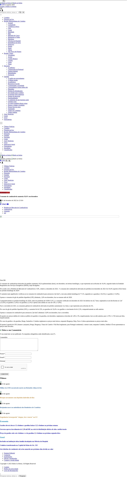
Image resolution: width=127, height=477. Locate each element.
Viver (5, 118)
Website (2, 361)
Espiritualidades (13, 98)
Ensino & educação (14, 96)
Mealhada (11, 32)
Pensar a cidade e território (16, 105)
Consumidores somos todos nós (18, 87)
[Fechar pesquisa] (23, 12)
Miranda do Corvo (14, 35)
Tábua (10, 50)
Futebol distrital (13, 71)
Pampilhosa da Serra (14, 42)
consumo (7, 211)
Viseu (10, 64)
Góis (9, 28)
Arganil (10, 23)
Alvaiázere (11, 55)
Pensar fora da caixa (14, 107)
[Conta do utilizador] (63, 10)
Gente (6, 116)
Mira (9, 34)
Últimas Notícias (9, 126)
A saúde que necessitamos (16, 78)
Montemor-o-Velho (14, 37)
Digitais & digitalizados (15, 91)
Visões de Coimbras (14, 110)
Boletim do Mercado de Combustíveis (16, 207)
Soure (10, 48)
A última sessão (13, 80)
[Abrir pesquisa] (3, 1)
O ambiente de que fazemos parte (18, 100)
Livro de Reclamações (11, 470)
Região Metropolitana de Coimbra (14, 21)
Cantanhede (11, 25)
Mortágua (11, 39)
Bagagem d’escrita (14, 84)
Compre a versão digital (11, 460)
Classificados (8, 150)
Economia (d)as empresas (16, 94)
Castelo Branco (13, 59)
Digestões (11, 89)
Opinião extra (12, 101)
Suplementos (8, 457)
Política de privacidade (11, 469)
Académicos (12, 82)
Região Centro (8, 53)
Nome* (2, 354)
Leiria (10, 62)
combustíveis (8, 209)
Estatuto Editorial (9, 453)
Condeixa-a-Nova (13, 26)
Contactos (7, 455)
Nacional (7, 137)
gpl (5, 213)
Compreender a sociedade (16, 85)
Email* (2, 357)
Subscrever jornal (9, 144)
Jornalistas (7, 148)
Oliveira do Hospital (14, 41)
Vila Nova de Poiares (14, 51)
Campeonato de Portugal (15, 69)
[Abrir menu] (1, 14)
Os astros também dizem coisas (17, 103)
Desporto (7, 66)
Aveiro (10, 57)
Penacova (11, 44)
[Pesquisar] (20, 12)
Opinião (6, 76)
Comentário (3, 337)
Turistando (11, 109)
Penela (10, 46)
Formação (11, 75)
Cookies (6, 467)
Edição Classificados (10, 458)
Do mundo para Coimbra (16, 93)
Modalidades (12, 73)
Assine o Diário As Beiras (8, 6)
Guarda (10, 60)
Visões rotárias (12, 112)
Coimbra (6, 17)
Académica (11, 68)
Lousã (10, 30)
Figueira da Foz (9, 19)
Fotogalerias (8, 119)
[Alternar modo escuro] (1, 8)
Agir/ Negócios (9, 114)
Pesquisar (22, 476)
